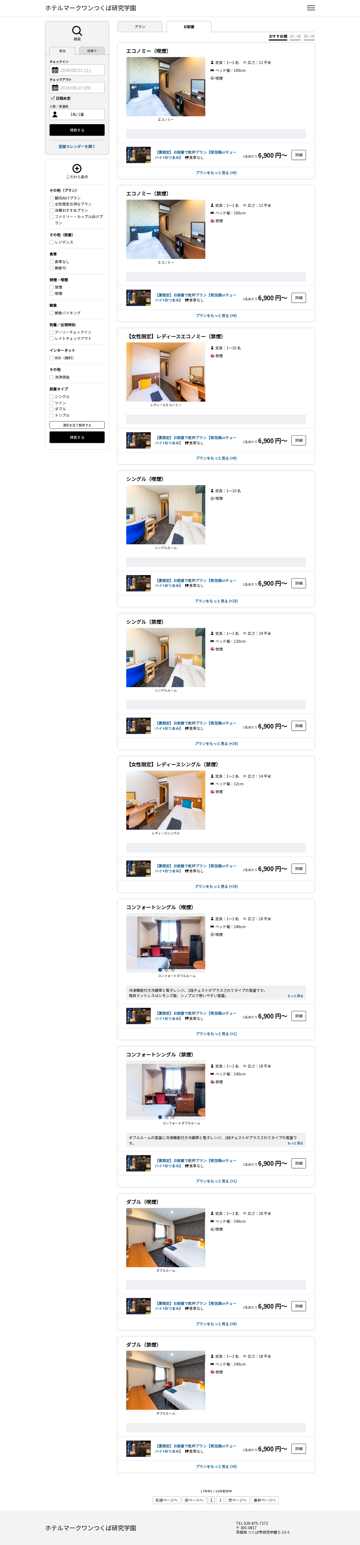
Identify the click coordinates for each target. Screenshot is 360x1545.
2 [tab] (165, 969)
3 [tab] (172, 969)
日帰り (92, 50)
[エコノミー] (165, 86)
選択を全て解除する (77, 425)
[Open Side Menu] (311, 8)
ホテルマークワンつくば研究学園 (90, 7)
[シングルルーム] (165, 515)
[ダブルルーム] (165, 1237)
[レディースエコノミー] (165, 372)
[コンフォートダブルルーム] (165, 943)
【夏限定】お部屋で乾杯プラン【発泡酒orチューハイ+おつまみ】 (195, 1015)
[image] (138, 162)
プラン (139, 26)
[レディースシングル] (165, 800)
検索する (77, 130)
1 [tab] (159, 969)
